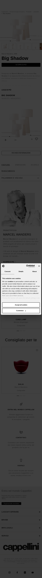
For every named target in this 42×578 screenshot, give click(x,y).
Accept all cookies (21, 305)
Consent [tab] (7, 271)
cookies (11, 281)
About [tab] (34, 271)
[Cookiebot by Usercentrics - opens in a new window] (26, 266)
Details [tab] (21, 271)
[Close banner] (39, 266)
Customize (20, 311)
